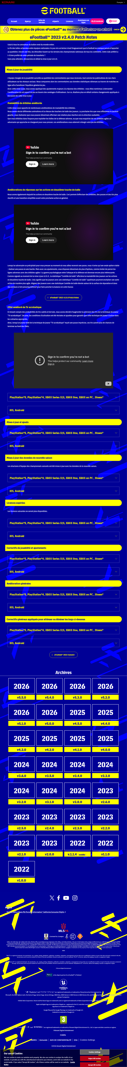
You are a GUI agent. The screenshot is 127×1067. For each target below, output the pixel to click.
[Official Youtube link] (66, 898)
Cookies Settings (87, 1040)
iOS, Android (17, 410)
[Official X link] (52, 898)
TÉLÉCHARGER (97, 21)
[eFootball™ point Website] (113, 21)
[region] (63, 1058)
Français (120, 2)
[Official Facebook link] (58, 898)
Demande (43, 1040)
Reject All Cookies (94, 1058)
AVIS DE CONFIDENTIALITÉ (60, 1040)
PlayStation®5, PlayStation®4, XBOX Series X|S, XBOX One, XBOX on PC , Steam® (56, 397)
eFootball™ (63, 11)
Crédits (63, 1035)
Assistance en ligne (83, 21)
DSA (75, 1040)
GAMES (34, 1040)
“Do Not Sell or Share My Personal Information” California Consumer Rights (35, 912)
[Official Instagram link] (74, 898)
